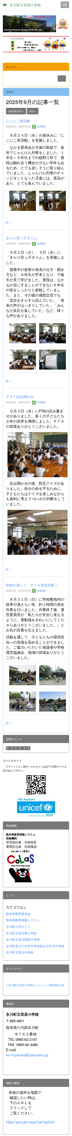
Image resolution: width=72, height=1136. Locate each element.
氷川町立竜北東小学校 (21, 933)
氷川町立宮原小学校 (25, 4)
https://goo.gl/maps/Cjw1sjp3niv (30, 1121)
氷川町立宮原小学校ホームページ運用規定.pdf (36, 985)
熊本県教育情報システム (23, 920)
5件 (31, 111)
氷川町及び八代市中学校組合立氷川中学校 (35, 946)
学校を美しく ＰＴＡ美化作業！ (32, 584)
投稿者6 (41, 126)
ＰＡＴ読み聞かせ (20, 396)
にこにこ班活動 (18, 120)
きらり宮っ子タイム (21, 237)
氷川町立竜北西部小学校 (23, 939)
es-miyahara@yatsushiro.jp (27, 1054)
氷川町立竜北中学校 (20, 952)
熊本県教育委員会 (18, 913)
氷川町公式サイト (18, 926)
